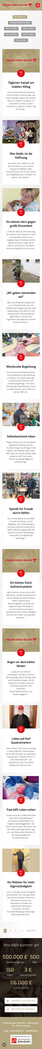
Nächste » (32, 931)
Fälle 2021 (21, 40)
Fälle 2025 (11, 28)
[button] (38, 5)
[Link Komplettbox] (21, 83)
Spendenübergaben (20, 23)
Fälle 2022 (28, 34)
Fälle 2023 (11, 34)
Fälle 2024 (28, 28)
